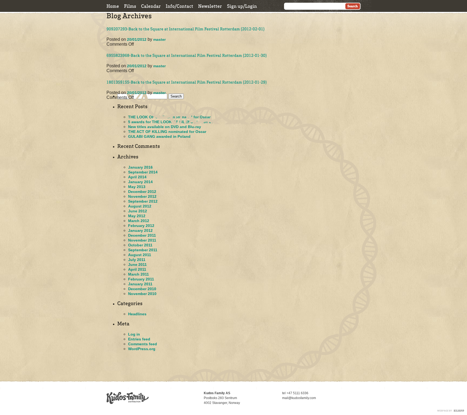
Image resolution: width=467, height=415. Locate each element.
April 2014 (137, 177)
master (159, 39)
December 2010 (142, 289)
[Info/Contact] (179, 6)
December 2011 (142, 235)
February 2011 (141, 279)
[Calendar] (151, 6)
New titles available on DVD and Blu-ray (164, 127)
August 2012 (139, 206)
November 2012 (142, 196)
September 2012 (143, 201)
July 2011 (136, 259)
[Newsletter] (210, 6)
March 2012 (138, 221)
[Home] (112, 6)
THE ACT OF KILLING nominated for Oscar (167, 131)
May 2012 (136, 216)
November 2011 (142, 240)
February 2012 (141, 225)
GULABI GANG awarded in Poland (159, 136)
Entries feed (139, 339)
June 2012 (137, 211)
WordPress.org (141, 349)
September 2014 (143, 172)
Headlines (137, 314)
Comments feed (142, 344)
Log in (134, 334)
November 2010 (142, 294)
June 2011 (137, 264)
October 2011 (140, 245)
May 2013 (136, 187)
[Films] (130, 6)
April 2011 (137, 269)
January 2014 (140, 182)
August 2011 (139, 255)
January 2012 (140, 230)
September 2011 (142, 250)
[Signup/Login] (242, 6)
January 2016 (140, 167)
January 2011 (140, 284)
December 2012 (142, 191)
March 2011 (138, 274)
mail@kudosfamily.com (299, 398)
